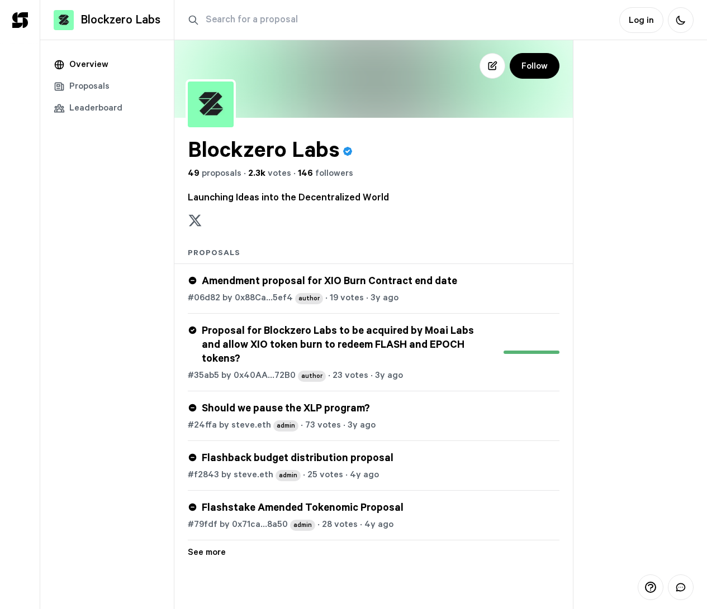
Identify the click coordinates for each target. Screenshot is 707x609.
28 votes (340, 524)
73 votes (323, 425)
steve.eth (263, 425)
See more (207, 552)
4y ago (364, 474)
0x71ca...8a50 (272, 524)
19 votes (347, 297)
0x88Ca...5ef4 (277, 297)
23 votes (350, 375)
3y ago (384, 297)
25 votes (325, 474)
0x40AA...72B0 (278, 375)
